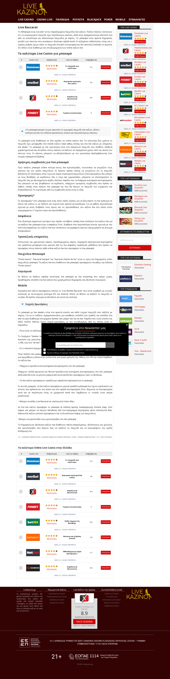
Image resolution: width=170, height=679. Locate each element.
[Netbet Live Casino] (126, 164)
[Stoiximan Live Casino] (126, 36)
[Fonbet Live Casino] (126, 80)
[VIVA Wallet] (126, 310)
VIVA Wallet (139, 306)
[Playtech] (126, 279)
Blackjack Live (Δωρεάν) (140, 197)
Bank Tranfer (140, 340)
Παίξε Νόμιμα (140, 42)
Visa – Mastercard (142, 351)
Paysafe (138, 295)
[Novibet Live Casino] (126, 65)
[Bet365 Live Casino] (126, 94)
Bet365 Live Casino (139, 92)
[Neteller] (126, 321)
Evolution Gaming (142, 264)
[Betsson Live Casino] (126, 149)
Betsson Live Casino (140, 147)
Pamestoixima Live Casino (143, 48)
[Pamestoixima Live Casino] (126, 51)
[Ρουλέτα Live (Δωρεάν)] (126, 188)
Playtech (138, 275)
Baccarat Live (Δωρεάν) (140, 208)
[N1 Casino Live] (126, 108)
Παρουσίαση (139, 267)
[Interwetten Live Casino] (126, 135)
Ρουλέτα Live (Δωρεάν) (140, 186)
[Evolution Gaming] (126, 268)
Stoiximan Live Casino (141, 34)
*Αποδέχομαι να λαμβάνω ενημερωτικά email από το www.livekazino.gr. (72, 350)
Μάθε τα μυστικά (140, 190)
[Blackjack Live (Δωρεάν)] (126, 199)
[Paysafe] (126, 299)
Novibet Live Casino (140, 63)
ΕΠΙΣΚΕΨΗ (105, 67)
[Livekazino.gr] (32, 15)
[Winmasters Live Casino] (126, 120)
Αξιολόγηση (52, 68)
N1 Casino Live (141, 105)
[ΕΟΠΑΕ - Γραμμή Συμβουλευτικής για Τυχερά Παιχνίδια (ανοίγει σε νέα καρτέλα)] (93, 657)
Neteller (138, 318)
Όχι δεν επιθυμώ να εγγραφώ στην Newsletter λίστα (65, 353)
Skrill (136, 329)
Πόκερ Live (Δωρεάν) (139, 219)
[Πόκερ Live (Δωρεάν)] (126, 221)
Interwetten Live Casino (142, 133)
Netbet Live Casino (139, 162)
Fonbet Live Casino (139, 77)
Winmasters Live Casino (142, 118)
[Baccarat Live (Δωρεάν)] (126, 210)
